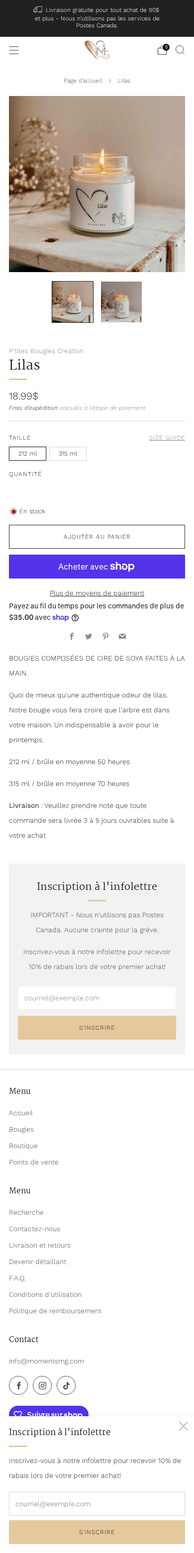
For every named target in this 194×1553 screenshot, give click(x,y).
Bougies (21, 1129)
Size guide (167, 437)
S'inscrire (97, 1532)
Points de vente (34, 1162)
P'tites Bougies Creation (46, 351)
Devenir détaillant (37, 1261)
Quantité (25, 474)
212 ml (27, 453)
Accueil (21, 1113)
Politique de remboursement (55, 1311)
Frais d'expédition (33, 407)
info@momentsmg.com (46, 1361)
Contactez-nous (34, 1229)
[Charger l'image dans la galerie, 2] (121, 302)
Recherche (26, 1212)
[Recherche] (180, 50)
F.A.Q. (17, 1278)
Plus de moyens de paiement (97, 593)
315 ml (68, 453)
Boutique (23, 1146)
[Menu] (14, 50)
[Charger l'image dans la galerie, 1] (73, 302)
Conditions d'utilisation (45, 1294)
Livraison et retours (40, 1245)
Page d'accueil (83, 80)
